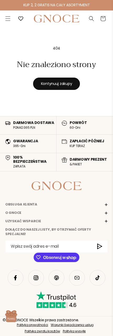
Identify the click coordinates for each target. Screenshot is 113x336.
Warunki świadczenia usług (72, 325)
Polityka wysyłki (74, 331)
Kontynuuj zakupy (56, 83)
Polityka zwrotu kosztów (42, 331)
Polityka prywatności (32, 325)
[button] (8, 18)
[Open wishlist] (20, 18)
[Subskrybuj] (100, 246)
